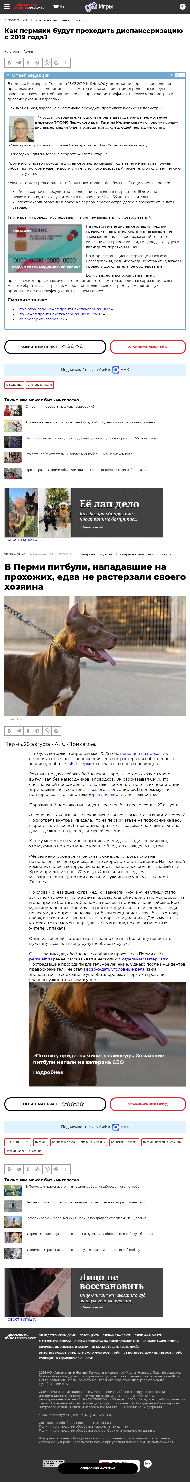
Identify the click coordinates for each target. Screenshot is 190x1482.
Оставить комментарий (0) (148, 346)
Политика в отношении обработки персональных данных (83, 1426)
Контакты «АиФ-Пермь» (161, 1341)
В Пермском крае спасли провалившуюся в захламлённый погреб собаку (83, 1250)
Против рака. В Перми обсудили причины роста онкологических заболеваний (87, 470)
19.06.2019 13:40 (15, 20)
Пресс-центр (89, 1335)
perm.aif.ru (40, 959)
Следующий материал (97, 1468)
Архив (28, 51)
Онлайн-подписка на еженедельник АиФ (106, 1341)
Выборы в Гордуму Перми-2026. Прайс (153, 1352)
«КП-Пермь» (81, 763)
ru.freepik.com (15, 719)
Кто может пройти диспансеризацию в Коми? (60, 314)
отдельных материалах (145, 959)
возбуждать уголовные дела (115, 969)
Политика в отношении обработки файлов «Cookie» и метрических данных (97, 1430)
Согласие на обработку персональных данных (75, 1423)
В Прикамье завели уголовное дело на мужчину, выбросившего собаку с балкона (89, 1234)
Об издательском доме (57, 1335)
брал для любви (106, 794)
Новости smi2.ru (20, 539)
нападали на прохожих (143, 753)
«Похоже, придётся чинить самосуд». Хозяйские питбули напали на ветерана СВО (98, 1059)
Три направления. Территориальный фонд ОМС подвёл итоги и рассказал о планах (90, 422)
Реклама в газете (148, 1335)
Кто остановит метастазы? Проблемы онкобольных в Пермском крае (79, 454)
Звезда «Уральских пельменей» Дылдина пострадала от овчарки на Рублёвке (86, 1218)
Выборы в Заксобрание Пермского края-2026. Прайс (79, 1352)
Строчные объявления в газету (63, 1347)
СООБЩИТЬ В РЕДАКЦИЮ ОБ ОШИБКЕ (66, 1358)
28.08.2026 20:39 (16, 554)
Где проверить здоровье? (41, 319)
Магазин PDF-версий (55, 1341)
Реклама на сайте (117, 1335)
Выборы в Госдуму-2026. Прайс (115, 1347)
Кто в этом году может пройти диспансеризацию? (64, 309)
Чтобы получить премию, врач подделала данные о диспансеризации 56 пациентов (91, 438)
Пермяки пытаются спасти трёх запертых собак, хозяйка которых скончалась (85, 1202)
